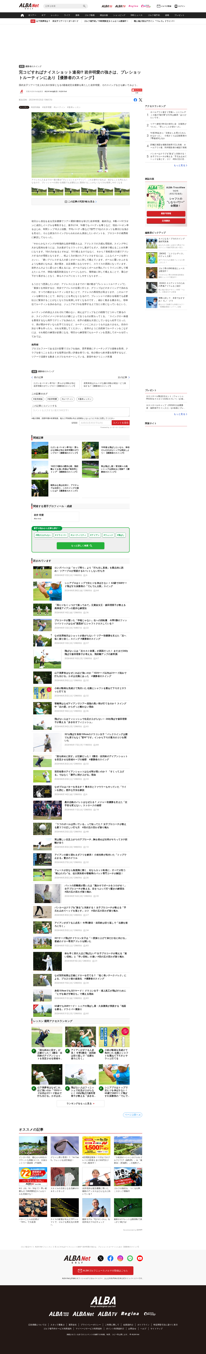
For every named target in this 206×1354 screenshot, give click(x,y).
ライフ (67, 15)
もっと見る (179, 165)
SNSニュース (137, 15)
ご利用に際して (112, 1325)
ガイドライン (143, 1325)
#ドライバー (61, 535)
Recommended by (129, 1230)
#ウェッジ (108, 535)
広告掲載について (36, 1325)
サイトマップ (157, 1328)
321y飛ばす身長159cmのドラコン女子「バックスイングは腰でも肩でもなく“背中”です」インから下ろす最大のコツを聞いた (96, 737)
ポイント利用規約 (114, 1328)
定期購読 (166, 221)
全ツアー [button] (32, 15)
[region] (80, 107)
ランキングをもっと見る (79, 1103)
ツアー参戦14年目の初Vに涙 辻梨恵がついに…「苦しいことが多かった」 (168, 125)
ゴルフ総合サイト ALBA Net (32, 1247)
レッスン (55, 15)
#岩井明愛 (47, 107)
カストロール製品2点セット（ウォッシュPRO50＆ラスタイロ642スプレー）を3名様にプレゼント (166, 397)
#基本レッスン (74, 107)
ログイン (181, 6)
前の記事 (38, 377)
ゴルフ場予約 (154, 15)
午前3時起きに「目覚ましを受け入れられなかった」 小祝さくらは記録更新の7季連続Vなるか (168, 135)
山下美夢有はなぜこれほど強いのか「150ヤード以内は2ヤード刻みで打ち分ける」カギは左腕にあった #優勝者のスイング (49, 1094)
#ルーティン (59, 107)
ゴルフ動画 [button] (90, 15)
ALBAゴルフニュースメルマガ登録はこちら (105, 1270)
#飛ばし (121, 535)
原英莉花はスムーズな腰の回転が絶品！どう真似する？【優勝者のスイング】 (105, 384)
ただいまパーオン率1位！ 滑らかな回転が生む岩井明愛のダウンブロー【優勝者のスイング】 (55, 384)
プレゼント (179, 15)
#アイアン (95, 535)
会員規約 (127, 1325)
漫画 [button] (77, 15)
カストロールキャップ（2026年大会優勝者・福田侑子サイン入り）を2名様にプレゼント (166, 406)
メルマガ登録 (166, 6)
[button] (81, 572)
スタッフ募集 (56, 1325)
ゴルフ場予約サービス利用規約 (57, 1328)
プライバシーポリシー (91, 1325)
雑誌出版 (104, 15)
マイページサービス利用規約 (89, 1328)
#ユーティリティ (78, 535)
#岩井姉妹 (35, 107)
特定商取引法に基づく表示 (165, 1325)
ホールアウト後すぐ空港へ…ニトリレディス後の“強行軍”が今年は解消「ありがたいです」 (168, 115)
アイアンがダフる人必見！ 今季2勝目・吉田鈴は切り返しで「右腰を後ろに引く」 (83, 1054)
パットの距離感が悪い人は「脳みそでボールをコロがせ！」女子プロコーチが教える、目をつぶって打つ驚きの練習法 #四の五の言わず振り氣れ (96, 888)
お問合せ (132, 1328)
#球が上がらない (43, 535)
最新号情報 (166, 213)
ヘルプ (143, 1328)
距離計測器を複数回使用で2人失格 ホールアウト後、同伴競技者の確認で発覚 (168, 146)
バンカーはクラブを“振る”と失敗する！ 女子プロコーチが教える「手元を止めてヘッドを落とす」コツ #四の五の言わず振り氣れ (168, 157)
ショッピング (119, 15)
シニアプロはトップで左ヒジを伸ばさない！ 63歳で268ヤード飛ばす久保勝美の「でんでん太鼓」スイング (116, 1093)
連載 (167, 15)
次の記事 (122, 377)
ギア (43, 15)
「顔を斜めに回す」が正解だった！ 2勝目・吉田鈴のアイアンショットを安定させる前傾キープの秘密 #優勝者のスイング (49, 1057)
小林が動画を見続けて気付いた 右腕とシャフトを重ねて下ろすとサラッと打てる (116, 1054)
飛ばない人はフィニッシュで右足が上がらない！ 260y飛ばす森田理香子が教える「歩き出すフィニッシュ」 (83, 1093)
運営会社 (73, 1325)
